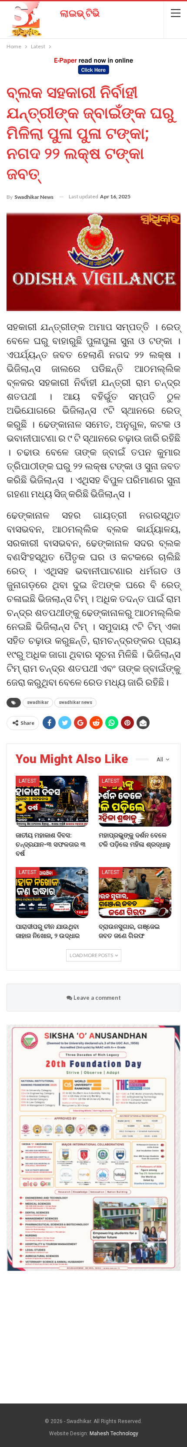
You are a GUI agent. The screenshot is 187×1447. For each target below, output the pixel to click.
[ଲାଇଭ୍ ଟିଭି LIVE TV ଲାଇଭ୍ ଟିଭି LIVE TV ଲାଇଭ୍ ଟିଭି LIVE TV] (50, 16)
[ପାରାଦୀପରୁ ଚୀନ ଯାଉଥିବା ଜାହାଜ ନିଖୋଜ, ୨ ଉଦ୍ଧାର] (52, 892)
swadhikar (38, 702)
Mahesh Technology (114, 1433)
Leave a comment (96, 997)
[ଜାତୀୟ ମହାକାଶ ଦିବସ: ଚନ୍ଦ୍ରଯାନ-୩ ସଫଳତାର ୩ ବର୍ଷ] (52, 801)
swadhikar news (75, 702)
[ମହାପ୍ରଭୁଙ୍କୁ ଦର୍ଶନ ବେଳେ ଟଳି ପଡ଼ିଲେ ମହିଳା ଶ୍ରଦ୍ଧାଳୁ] (135, 801)
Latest (28, 781)
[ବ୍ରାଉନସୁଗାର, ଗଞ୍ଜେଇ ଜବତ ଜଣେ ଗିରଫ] (135, 892)
